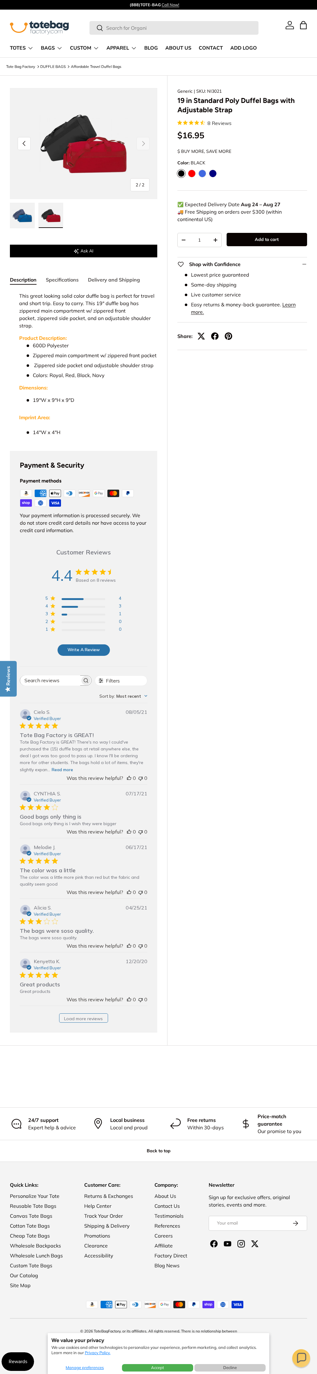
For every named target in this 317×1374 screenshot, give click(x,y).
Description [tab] (23, 280)
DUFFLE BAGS (53, 66)
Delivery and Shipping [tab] (114, 280)
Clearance (96, 1245)
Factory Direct (170, 1255)
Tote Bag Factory (20, 66)
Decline (230, 1367)
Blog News (167, 1265)
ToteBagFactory (107, 1331)
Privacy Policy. (98, 1352)
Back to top (159, 1151)
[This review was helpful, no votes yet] (129, 778)
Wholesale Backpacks (35, 1246)
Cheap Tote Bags (30, 1236)
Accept (157, 1367)
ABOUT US (178, 48)
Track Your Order (103, 1215)
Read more (62, 769)
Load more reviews (83, 1018)
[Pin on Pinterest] (228, 336)
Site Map (20, 1285)
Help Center (97, 1205)
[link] (290, 25)
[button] (301, 1358)
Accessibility (98, 1255)
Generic (185, 91)
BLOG (151, 48)
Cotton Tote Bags (30, 1226)
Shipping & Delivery (107, 1225)
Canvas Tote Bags (31, 1216)
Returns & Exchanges (108, 1196)
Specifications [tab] (62, 280)
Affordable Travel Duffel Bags (96, 66)
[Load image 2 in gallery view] (50, 215)
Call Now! (170, 4)
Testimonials (169, 1215)
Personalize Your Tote (34, 1196)
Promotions (97, 1235)
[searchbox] (50, 680)
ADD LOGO (243, 48)
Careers (163, 1235)
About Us (165, 1196)
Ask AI (86, 251)
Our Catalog (24, 1275)
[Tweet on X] (201, 336)
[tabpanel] (83, 364)
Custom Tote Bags (31, 1265)
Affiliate (163, 1245)
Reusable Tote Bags (33, 1206)
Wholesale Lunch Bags (36, 1255)
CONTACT (211, 48)
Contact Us (167, 1205)
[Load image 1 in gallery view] (22, 215)
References (167, 1225)
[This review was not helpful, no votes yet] (140, 778)
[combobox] (173, 28)
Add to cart (267, 239)
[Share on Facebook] (215, 336)
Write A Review (83, 649)
